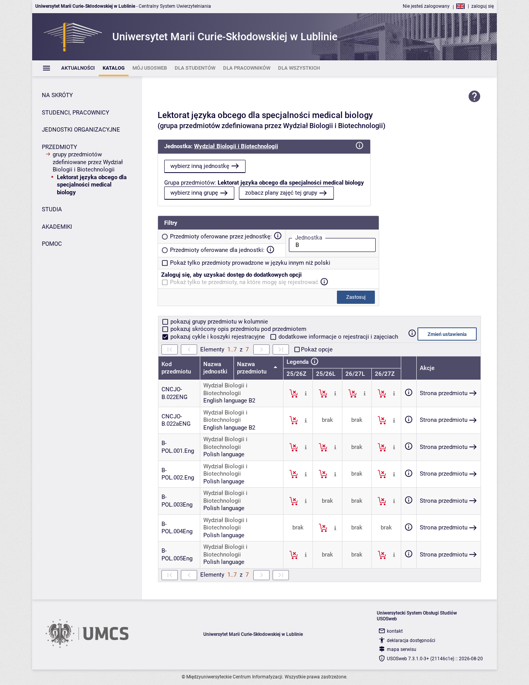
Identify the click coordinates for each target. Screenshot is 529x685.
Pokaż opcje (317, 349)
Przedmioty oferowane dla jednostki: (217, 250)
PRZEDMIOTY (59, 147)
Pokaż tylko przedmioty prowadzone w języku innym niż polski (250, 262)
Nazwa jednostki (215, 368)
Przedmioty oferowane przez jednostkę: (220, 236)
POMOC (52, 243)
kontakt (395, 631)
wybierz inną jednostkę (199, 166)
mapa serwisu (401, 649)
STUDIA (52, 209)
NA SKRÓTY (57, 95)
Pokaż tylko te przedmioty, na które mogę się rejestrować (244, 282)
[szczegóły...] (305, 393)
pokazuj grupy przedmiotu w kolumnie (218, 321)
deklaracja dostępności (411, 640)
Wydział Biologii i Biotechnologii (236, 146)
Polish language (223, 454)
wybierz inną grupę (194, 192)
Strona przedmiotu (443, 393)
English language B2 (229, 400)
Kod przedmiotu (176, 368)
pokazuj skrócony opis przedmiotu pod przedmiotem (237, 328)
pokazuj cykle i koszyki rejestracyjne (217, 336)
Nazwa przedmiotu (252, 368)
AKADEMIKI (57, 226)
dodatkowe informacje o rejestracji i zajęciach (337, 336)
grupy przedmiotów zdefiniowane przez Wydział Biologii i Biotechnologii (88, 162)
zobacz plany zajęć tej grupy (281, 192)
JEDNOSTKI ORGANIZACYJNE (81, 129)
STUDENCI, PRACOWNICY (75, 112)
